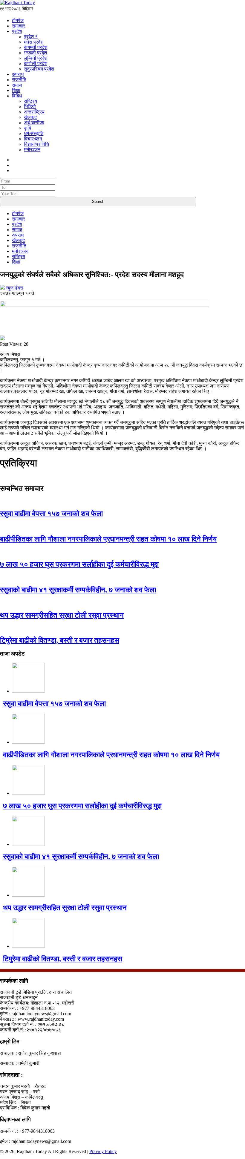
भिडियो (30, 106)
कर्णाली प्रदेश (35, 63)
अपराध (18, 74)
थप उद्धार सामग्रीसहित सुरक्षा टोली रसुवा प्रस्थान (62, 615)
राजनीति (19, 79)
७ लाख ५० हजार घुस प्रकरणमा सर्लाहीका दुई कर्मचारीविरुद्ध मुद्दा (79, 564)
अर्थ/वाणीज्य (34, 122)
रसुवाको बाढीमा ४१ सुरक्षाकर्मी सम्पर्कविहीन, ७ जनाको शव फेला (78, 590)
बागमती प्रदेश (35, 47)
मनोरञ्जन (32, 149)
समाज (17, 85)
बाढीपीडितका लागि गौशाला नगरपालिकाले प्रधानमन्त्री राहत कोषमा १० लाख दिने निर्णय (108, 539)
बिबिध (17, 95)
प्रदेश (17, 31)
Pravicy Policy (103, 1151)
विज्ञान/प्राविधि (36, 144)
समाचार (18, 25)
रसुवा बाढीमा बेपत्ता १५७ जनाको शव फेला (51, 514)
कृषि (27, 128)
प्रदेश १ (31, 36)
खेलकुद (30, 117)
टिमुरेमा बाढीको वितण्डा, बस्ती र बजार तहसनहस (59, 640)
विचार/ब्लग (33, 138)
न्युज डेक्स (14, 287)
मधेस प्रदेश (33, 42)
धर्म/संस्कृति (33, 133)
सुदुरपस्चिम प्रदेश (39, 68)
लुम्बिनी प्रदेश (35, 58)
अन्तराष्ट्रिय (34, 111)
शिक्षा (16, 90)
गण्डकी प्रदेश (35, 52)
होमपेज (18, 20)
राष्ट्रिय (30, 101)
